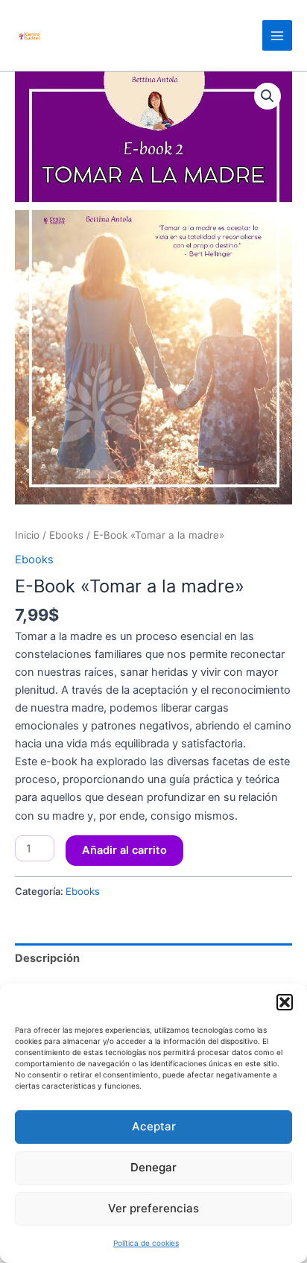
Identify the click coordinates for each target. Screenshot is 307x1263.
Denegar (153, 1167)
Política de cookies (146, 1242)
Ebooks (66, 535)
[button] (284, 1002)
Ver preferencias (153, 1208)
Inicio (27, 535)
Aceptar (154, 1126)
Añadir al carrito (124, 850)
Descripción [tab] (47, 958)
